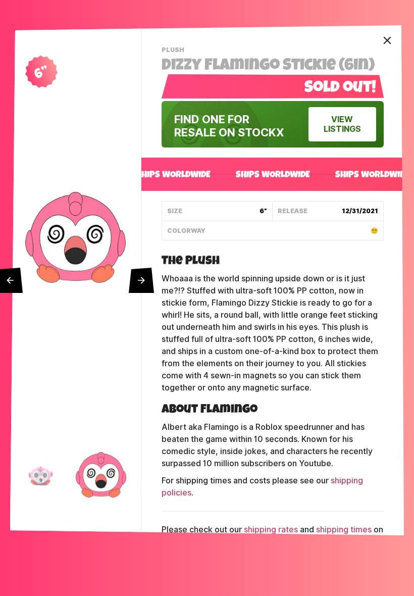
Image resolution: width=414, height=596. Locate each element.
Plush (174, 51)
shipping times (344, 529)
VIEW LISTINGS (342, 124)
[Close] (387, 40)
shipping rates (271, 529)
